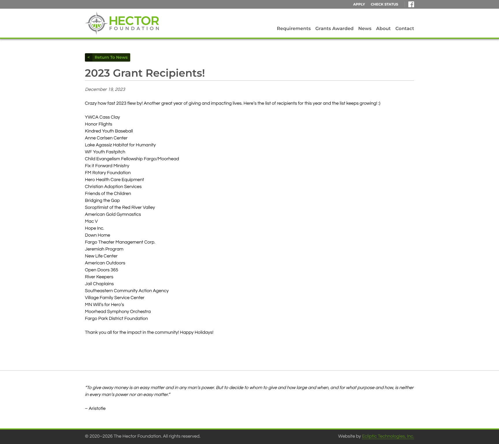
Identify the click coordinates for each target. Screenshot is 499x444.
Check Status (384, 4)
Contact (404, 29)
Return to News (110, 57)
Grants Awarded (334, 29)
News (365, 29)
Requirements (294, 29)
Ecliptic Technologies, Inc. (388, 436)
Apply (359, 4)
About (383, 29)
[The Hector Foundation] (122, 23)
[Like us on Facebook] (411, 4)
